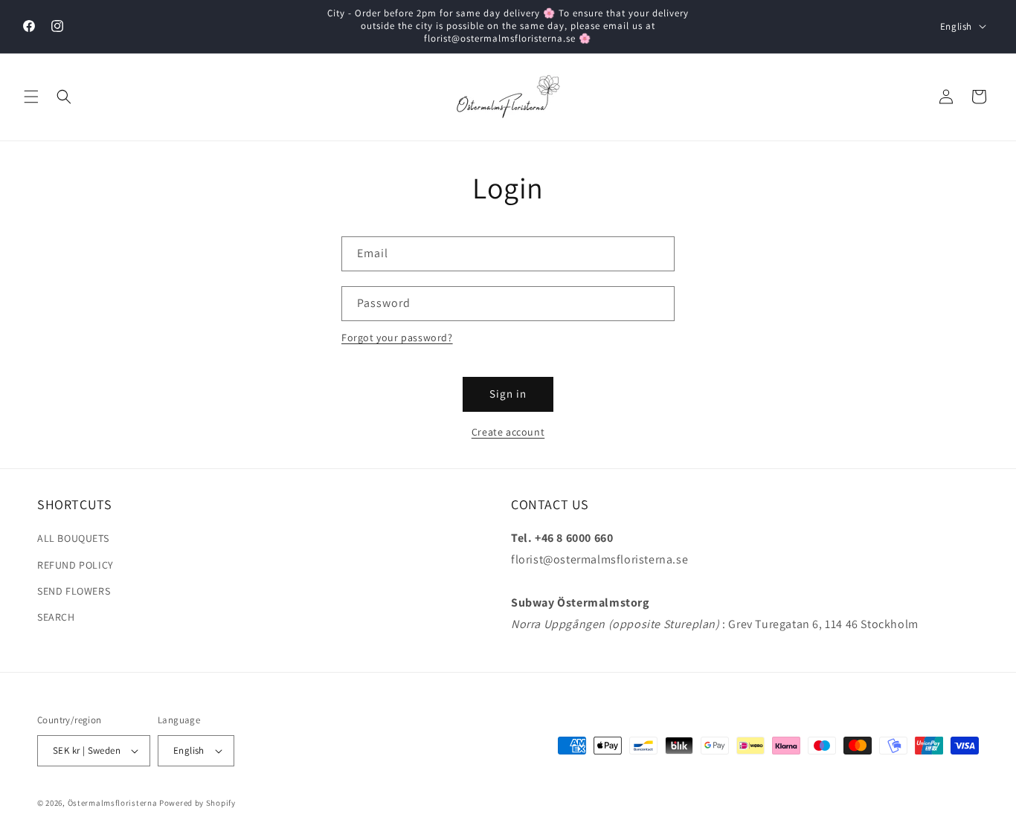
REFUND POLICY (75, 565)
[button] (31, 96)
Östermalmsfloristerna (113, 803)
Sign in (508, 394)
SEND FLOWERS (73, 591)
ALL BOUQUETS (73, 538)
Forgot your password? (397, 337)
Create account (508, 432)
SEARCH (56, 617)
